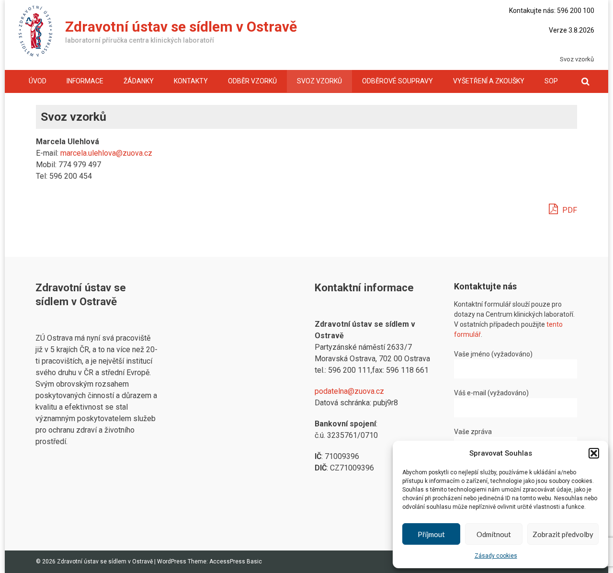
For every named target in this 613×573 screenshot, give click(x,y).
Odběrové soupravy (397, 81)
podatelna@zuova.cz (349, 391)
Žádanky (139, 81)
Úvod (37, 81)
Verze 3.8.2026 (571, 30)
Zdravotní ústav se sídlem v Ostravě (181, 26)
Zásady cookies (496, 555)
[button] (594, 453)
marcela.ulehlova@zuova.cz (106, 153)
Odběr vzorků (252, 81)
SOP (551, 81)
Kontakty (191, 81)
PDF (568, 210)
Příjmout (431, 534)
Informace (85, 81)
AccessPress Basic (235, 561)
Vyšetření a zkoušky (488, 81)
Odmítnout (494, 534)
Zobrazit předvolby (563, 534)
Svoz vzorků (319, 81)
